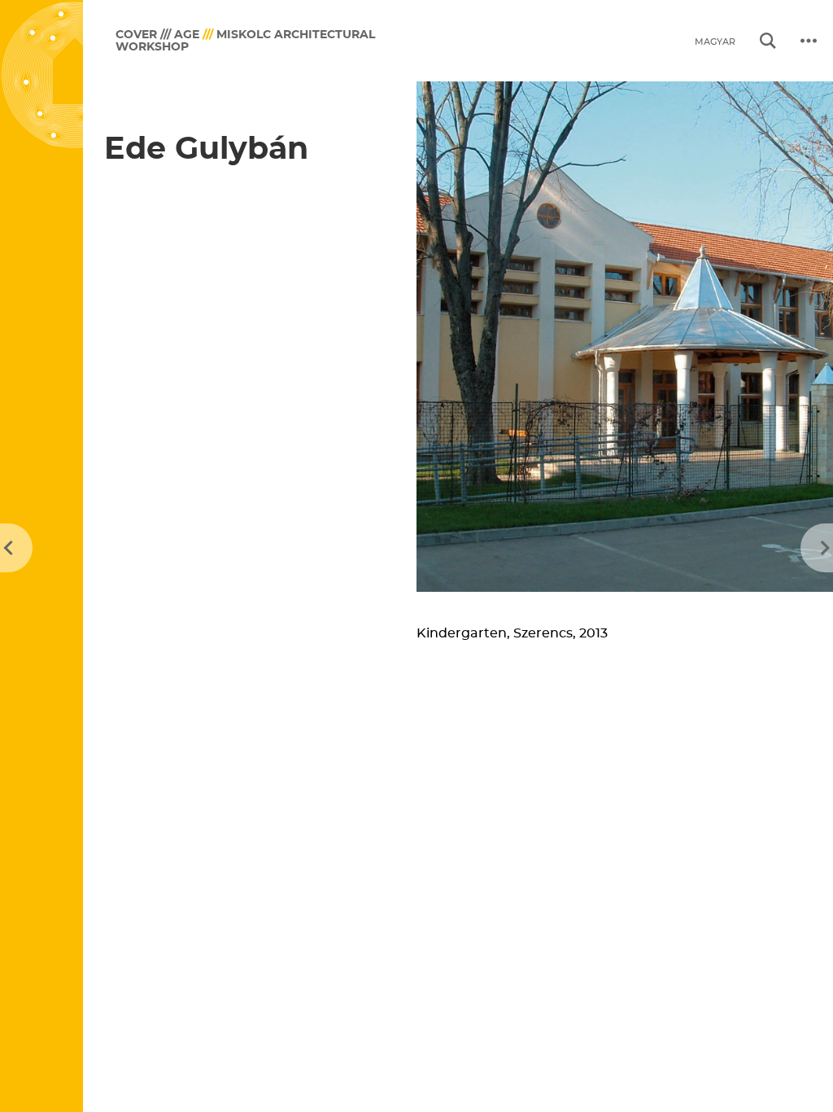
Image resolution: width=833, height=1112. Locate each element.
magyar (715, 41)
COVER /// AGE (157, 34)
